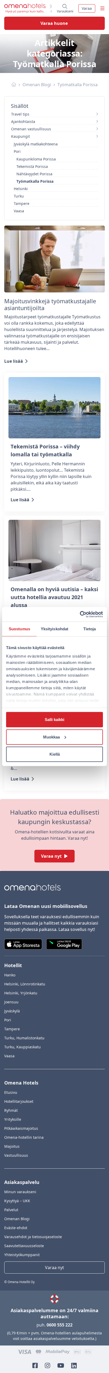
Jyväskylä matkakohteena (36, 143)
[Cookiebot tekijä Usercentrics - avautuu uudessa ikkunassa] (80, 614)
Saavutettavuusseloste (24, 1245)
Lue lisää (13, 361)
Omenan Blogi (36, 85)
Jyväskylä (12, 1010)
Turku (19, 196)
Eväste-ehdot (15, 1227)
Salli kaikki (54, 719)
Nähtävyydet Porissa (34, 173)
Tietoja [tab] (89, 629)
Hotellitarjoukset (18, 1101)
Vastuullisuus (16, 1155)
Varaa (87, 8)
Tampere (21, 203)
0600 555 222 (59, 1325)
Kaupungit (20, 136)
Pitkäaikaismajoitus (21, 1128)
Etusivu (10, 1092)
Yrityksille (12, 1119)
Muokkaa (51, 736)
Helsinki (21, 188)
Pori (17, 151)
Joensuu (11, 1001)
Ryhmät (11, 1110)
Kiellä (54, 754)
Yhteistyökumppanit (22, 1254)
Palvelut (11, 1209)
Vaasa (19, 210)
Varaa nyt (51, 856)
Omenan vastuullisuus (31, 128)
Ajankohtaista (23, 121)
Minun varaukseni (20, 1191)
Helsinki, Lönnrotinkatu (24, 983)
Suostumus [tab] (19, 629)
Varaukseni (65, 10)
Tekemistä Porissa (32, 166)
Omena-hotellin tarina (24, 1137)
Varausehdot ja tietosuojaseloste (33, 1236)
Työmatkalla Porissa (34, 181)
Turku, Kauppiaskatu (22, 1046)
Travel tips (20, 114)
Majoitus (12, 1146)
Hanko (9, 974)
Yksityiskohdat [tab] (54, 629)
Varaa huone (54, 23)
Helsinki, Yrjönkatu (20, 992)
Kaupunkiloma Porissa (36, 159)
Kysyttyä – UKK (17, 1200)
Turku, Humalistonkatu (24, 1037)
